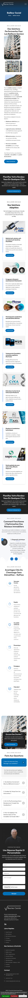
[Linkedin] (5, 924)
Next (16, 559)
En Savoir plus (10, 293)
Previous (11, 559)
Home (9, 15)
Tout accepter (5, 996)
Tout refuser (14, 996)
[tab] (14, 762)
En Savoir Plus (10, 255)
